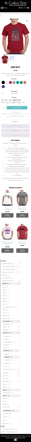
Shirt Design (14, 91)
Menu (5, 8)
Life (18, 116)
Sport (16, 115)
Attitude (24, 13)
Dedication (15, 116)
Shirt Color (14, 78)
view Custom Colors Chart (15, 180)
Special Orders (15, 135)
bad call (10, 116)
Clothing (6, 13)
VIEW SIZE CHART (19, 75)
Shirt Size (14, 97)
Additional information (15, 126)
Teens (19, 115)
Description (15, 121)
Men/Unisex (26, 113)
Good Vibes (16, 113)
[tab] (15, 122)
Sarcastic (19, 13)
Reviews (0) (15, 130)
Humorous (13, 13)
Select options (7, 215)
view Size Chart (15, 178)
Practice (21, 116)
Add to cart (17, 107)
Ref (24, 116)
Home (2, 13)
